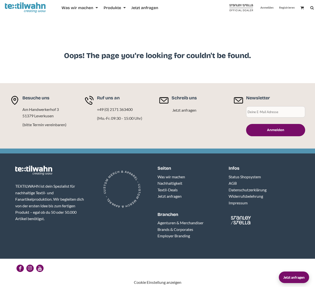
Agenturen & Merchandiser (181, 222)
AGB (233, 183)
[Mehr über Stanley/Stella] (241, 8)
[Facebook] (20, 268)
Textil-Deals (168, 189)
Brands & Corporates (175, 229)
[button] (80, 8)
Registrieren (287, 7)
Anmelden (267, 7)
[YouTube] (40, 268)
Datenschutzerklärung (248, 189)
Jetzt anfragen (184, 110)
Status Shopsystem (245, 176)
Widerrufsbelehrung (246, 196)
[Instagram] (30, 268)
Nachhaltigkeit (170, 183)
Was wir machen (171, 176)
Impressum (238, 202)
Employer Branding (174, 235)
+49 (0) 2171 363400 (115, 109)
